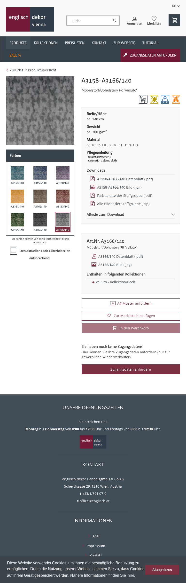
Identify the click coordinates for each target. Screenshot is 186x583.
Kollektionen (46, 43)
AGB (96, 536)
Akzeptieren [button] (162, 570)
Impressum (96, 545)
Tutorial (150, 43)
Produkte (18, 43)
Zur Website (124, 43)
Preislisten (75, 43)
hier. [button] (131, 575)
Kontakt (99, 43)
